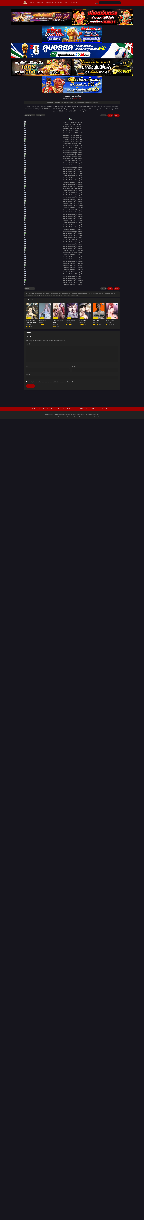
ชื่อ (27, 367)
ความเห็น (28, 344)
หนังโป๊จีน (33, 409)
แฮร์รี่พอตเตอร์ (60, 409)
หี (102, 409)
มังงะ (52, 409)
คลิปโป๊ (92, 409)
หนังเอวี (68, 409)
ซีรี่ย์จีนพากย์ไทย (84, 409)
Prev (110, 115)
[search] (119, 2)
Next (116, 115)
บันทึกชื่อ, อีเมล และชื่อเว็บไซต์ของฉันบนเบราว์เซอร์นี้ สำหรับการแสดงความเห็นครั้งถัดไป (51, 382)
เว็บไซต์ (28, 374)
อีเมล (74, 367)
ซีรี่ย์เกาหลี (45, 409)
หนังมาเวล (75, 409)
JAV (39, 409)
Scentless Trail (77, 98)
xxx (112, 409)
